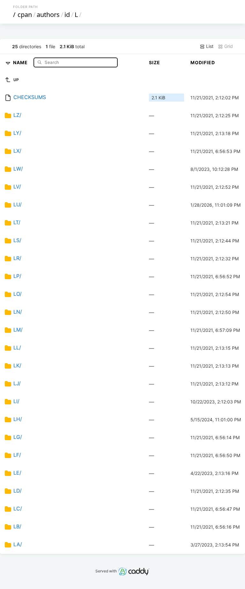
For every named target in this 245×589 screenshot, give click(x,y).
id (67, 14)
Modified (202, 62)
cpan (25, 14)
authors (48, 14)
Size (154, 62)
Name (21, 62)
